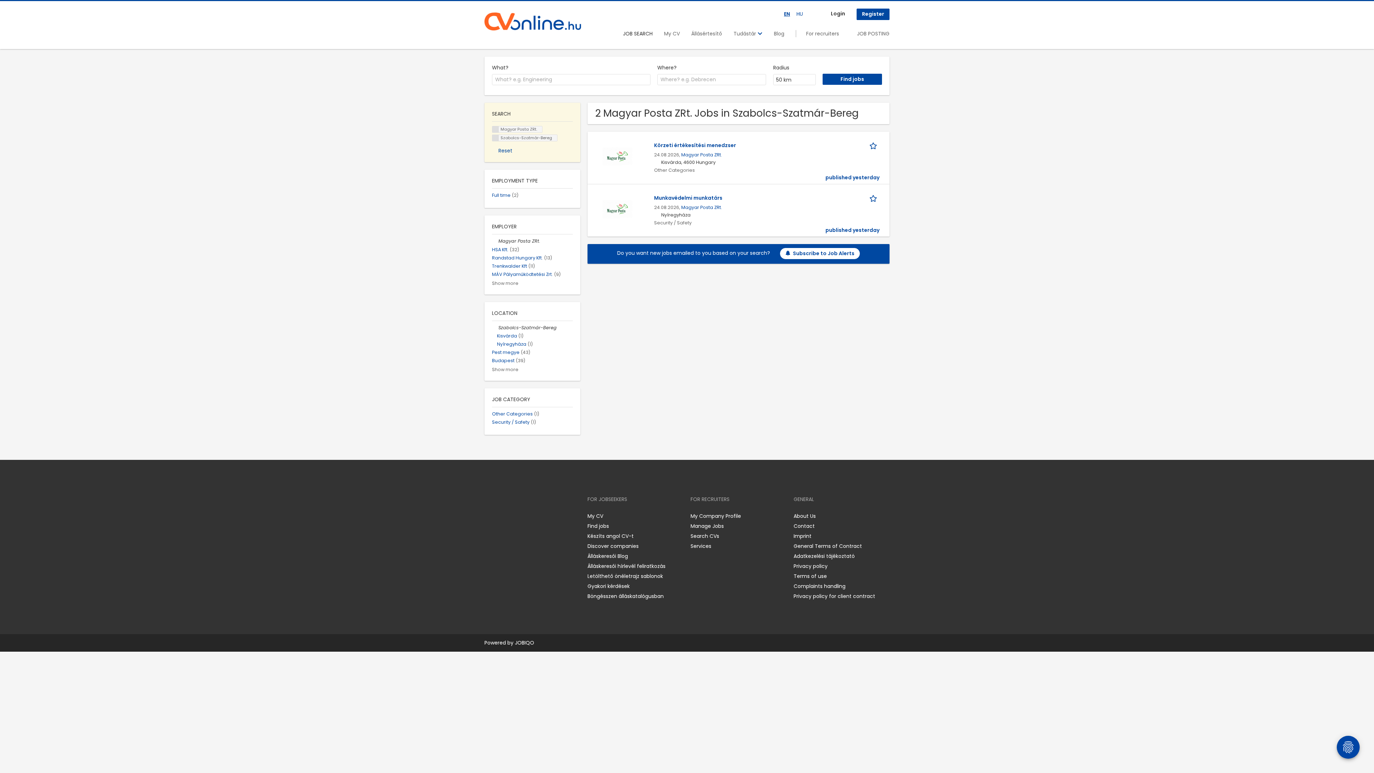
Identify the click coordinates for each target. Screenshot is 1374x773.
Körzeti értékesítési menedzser (695, 145)
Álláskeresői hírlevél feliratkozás (627, 566)
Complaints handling (820, 586)
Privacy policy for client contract (834, 596)
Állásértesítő (706, 33)
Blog (779, 33)
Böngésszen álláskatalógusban (626, 596)
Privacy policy (811, 566)
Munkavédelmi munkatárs (688, 197)
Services (701, 546)
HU (799, 14)
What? (500, 67)
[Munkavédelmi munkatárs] (617, 208)
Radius (781, 67)
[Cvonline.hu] (532, 21)
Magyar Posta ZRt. (701, 155)
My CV (672, 33)
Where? (667, 67)
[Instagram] (501, 516)
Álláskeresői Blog (608, 556)
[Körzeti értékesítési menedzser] (617, 156)
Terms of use (810, 576)
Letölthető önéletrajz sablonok (625, 576)
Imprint (803, 536)
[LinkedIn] (513, 516)
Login (838, 13)
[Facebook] (489, 516)
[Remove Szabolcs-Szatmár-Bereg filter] (495, 328)
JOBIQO (524, 642)
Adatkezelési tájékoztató (824, 556)
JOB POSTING (873, 33)
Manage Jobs (707, 526)
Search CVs (705, 536)
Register (873, 14)
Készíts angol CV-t (611, 536)
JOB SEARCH (638, 33)
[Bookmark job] (874, 145)
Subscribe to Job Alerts (823, 253)
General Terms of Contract (828, 546)
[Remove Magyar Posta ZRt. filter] (495, 241)
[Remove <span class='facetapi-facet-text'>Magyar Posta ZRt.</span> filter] (495, 129)
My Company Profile (716, 516)
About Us (805, 516)
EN (787, 14)
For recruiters (822, 33)
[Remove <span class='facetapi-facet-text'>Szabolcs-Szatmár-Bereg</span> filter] (495, 138)
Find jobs (598, 526)
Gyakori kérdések (609, 586)
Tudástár (745, 33)
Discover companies (613, 546)
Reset (505, 150)
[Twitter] (524, 516)
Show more (505, 283)
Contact (804, 526)
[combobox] (571, 80)
